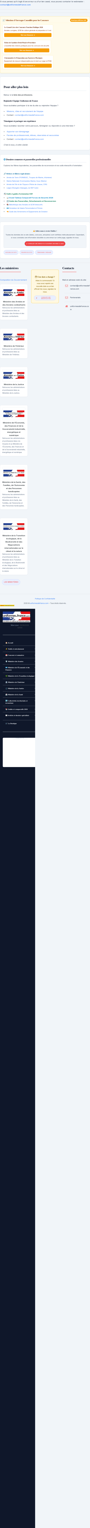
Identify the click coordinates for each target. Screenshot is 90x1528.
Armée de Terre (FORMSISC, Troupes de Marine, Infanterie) (29, 177)
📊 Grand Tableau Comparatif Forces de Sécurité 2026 (30, 198)
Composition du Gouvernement (13, 280)
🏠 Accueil (9, 643)
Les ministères (11, 582)
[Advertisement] (20, 752)
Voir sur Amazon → (28, 35)
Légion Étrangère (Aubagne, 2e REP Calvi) (22, 188)
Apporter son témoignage (18, 131)
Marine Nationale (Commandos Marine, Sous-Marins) (27, 181)
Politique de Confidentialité (45, 599)
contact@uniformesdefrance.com (15, 5)
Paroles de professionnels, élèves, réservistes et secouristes (33, 135)
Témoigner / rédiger (44, 252)
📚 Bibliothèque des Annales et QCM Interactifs (25, 205)
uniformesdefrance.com (39, 603)
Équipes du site (26, 252)
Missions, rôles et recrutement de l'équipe (25, 111)
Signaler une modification (46, 298)
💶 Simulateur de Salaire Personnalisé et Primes (24, 208)
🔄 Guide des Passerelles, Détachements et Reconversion (31, 201)
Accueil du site (11, 252)
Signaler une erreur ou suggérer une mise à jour (46, 243)
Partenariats (75, 297)
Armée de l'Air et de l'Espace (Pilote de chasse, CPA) (27, 184)
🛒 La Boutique (11, 723)
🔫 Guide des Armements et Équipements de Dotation (27, 212)
